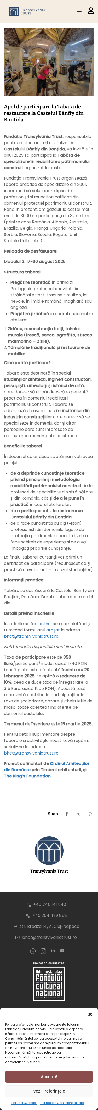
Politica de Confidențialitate (62, 1103)
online (44, 624)
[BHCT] (28, 11)
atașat (53, 630)
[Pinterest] (90, 814)
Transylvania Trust (49, 871)
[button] (90, 1014)
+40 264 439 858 (49, 915)
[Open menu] (80, 11)
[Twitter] (78, 814)
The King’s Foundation (27, 776)
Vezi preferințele (49, 1091)
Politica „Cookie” (24, 1103)
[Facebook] (67, 814)
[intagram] (43, 951)
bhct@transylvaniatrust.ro (31, 636)
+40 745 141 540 (49, 904)
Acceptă (49, 1077)
